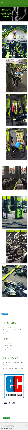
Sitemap (12, 425)
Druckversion (5, 425)
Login (25, 425)
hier (4, 364)
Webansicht (24, 427)
